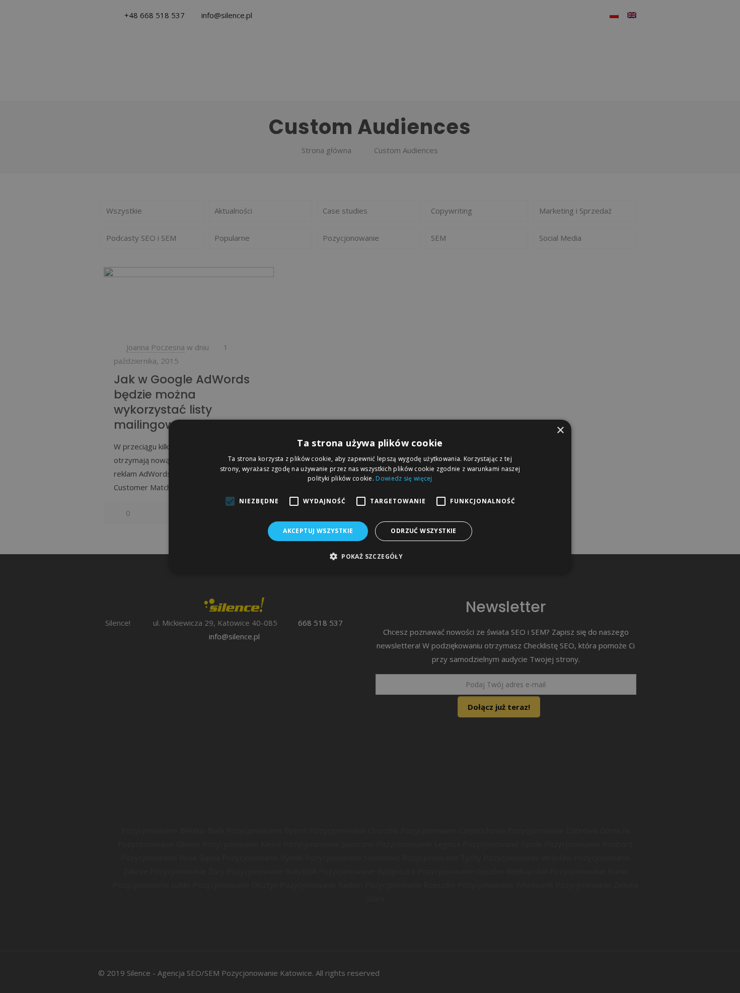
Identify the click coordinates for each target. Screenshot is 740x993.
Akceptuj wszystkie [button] (318, 530)
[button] (370, 556)
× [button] (560, 430)
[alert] (370, 496)
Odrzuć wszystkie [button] (423, 530)
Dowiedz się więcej (404, 478)
